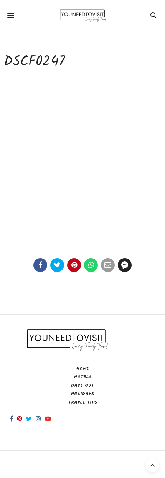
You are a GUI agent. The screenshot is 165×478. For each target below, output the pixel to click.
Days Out (82, 385)
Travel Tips (82, 402)
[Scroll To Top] (152, 465)
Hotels (82, 377)
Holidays (82, 393)
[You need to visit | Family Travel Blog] (82, 15)
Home (82, 368)
